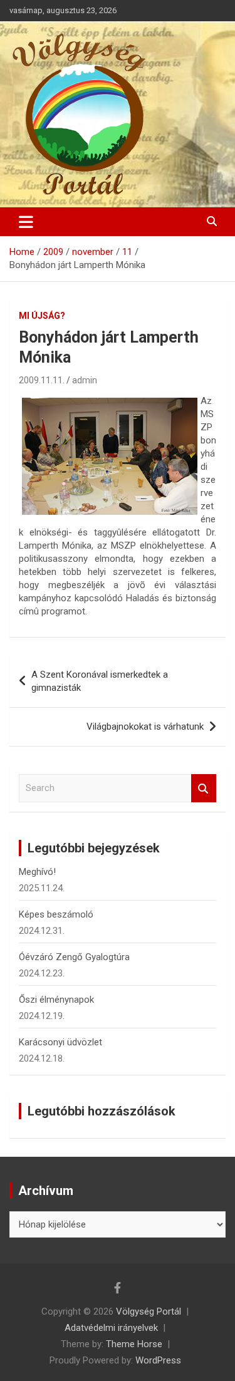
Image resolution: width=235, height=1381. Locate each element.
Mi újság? (42, 316)
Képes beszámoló (56, 914)
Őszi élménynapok (56, 999)
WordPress (158, 1360)
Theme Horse (134, 1344)
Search (203, 788)
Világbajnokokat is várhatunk (145, 726)
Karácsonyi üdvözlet (60, 1042)
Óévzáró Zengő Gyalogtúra (74, 957)
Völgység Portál (148, 1311)
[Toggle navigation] (26, 221)
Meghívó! (37, 871)
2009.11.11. (42, 380)
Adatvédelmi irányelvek (111, 1327)
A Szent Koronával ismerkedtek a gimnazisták (99, 681)
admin (84, 380)
